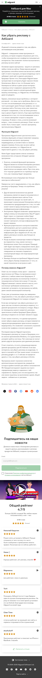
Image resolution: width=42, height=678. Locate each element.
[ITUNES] (37, 552)
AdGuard (4, 30)
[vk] (37, 391)
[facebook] (15, 391)
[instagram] (10, 391)
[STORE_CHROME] (37, 530)
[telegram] (21, 391)
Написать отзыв (22, 649)
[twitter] (4, 391)
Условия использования (13, 475)
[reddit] (32, 391)
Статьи (10, 30)
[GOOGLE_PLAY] (37, 570)
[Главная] (10, 2)
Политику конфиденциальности (23, 473)
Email (3, 456)
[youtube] (26, 391)
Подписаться (21, 468)
